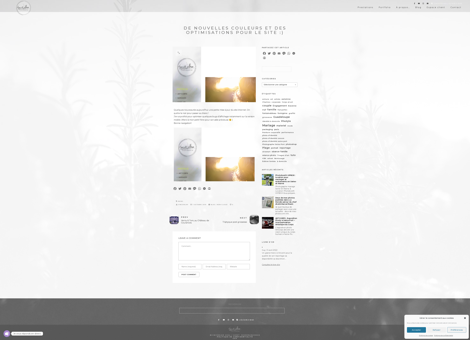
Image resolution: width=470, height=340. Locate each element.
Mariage (268, 125)
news (180, 201)
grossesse (267, 117)
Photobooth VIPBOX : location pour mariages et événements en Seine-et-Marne (285, 179)
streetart (266, 152)
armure (265, 99)
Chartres (266, 102)
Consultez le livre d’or (271, 265)
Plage (266, 147)
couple (266, 105)
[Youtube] (419, 4)
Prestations (365, 7)
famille (271, 109)
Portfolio (385, 7)
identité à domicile (271, 121)
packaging (267, 129)
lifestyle (286, 121)
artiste (277, 99)
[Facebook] (414, 4)
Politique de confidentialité (443, 335)
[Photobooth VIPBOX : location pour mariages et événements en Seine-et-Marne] (268, 180)
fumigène (283, 113)
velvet (270, 158)
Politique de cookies (426, 335)
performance (288, 132)
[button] (465, 318)
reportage (285, 148)
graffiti (292, 113)
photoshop (291, 144)
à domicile (282, 161)
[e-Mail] (427, 4)
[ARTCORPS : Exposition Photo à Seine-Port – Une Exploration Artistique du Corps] (268, 223)
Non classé (222, 204)
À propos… (403, 7)
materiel (281, 125)
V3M (264, 158)
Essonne (292, 106)
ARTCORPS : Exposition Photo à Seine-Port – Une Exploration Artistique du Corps (286, 221)
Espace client (436, 7)
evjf (264, 110)
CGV (235, 338)
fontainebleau (269, 113)
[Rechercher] (287, 68)
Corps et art (287, 102)
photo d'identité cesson (273, 138)
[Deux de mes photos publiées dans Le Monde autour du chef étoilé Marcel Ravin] (268, 202)
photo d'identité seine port (274, 141)
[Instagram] (423, 4)
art (271, 99)
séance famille (280, 151)
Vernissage (279, 158)
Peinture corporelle (271, 132)
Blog (418, 7)
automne (286, 99)
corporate (276, 102)
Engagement (280, 105)
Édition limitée (269, 161)
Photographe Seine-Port (273, 144)
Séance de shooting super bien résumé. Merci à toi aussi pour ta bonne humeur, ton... (277, 256)
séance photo (269, 155)
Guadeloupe (281, 116)
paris (276, 129)
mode (290, 126)
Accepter (416, 330)
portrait (274, 148)
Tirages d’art (283, 155)
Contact (456, 7)
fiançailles (282, 110)
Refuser (437, 330)
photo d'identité (269, 135)
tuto (293, 155)
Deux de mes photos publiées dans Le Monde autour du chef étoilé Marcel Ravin (285, 201)
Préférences (457, 330)
